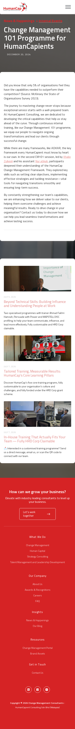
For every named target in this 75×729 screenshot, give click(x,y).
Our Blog (37, 626)
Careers (37, 595)
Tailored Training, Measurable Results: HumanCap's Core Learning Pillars (32, 373)
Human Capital (37, 551)
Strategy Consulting (37, 556)
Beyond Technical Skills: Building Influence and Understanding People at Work (35, 304)
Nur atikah (41, 161)
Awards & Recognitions (37, 590)
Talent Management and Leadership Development (37, 562)
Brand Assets (37, 653)
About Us (37, 584)
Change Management (37, 545)
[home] (15, 7)
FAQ (37, 601)
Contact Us (37, 673)
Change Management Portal (38, 648)
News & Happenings (19, 20)
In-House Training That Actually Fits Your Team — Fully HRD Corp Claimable (35, 439)
